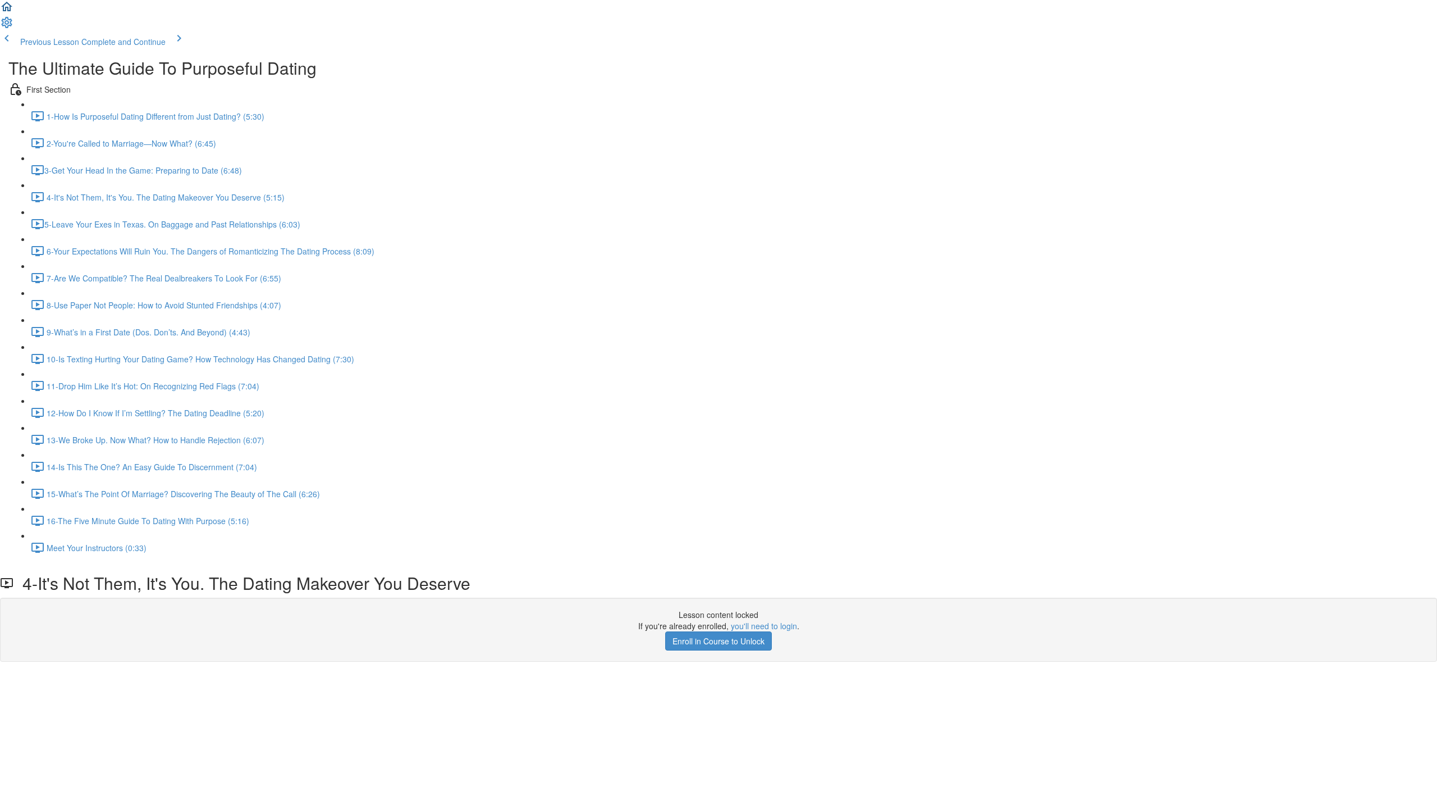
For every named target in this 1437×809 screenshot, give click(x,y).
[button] (6, 10)
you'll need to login (764, 625)
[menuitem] (6, 25)
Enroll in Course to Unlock (718, 641)
